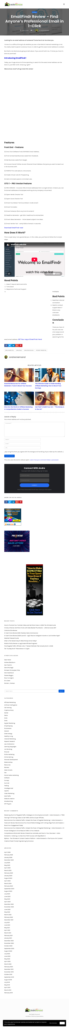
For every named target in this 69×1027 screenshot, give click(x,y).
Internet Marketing (10, 739)
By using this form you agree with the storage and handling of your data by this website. (34, 451)
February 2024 (8, 886)
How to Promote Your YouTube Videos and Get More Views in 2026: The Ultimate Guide (30, 625)
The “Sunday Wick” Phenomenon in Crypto (16, 648)
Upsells (6, 791)
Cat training (8, 707)
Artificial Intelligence (10, 705)
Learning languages (10, 746)
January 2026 (8, 857)
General (6, 731)
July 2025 (7, 862)
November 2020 (9, 943)
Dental (6, 713)
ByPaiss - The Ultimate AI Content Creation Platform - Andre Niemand (25, 838)
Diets (5, 718)
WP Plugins (7, 804)
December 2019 (8, 969)
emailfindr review (29, 350)
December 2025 (9, 860)
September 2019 (9, 977)
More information (53, 1023)
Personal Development (11, 759)
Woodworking (8, 801)
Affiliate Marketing (10, 702)
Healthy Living (8, 736)
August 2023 (8, 891)
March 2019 (7, 990)
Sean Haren (7, 660)
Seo (5, 772)
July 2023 (7, 894)
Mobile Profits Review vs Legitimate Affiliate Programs (20, 643)
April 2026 (7, 852)
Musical (6, 752)
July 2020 (7, 953)
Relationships (8, 762)
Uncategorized (8, 788)
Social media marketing (11, 775)
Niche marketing (9, 754)
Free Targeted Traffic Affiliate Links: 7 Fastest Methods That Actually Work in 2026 (28, 646)
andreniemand (17, 357)
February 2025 (8, 873)
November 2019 (9, 972)
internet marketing (41, 350)
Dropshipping (8, 726)
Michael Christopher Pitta (12, 670)
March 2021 (7, 933)
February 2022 (8, 917)
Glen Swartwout (9, 673)
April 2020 (7, 961)
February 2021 (8, 935)
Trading (6, 785)
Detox (6, 715)
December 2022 (9, 904)
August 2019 (8, 979)
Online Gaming (8, 757)
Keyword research (9, 741)
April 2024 (7, 881)
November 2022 (9, 907)
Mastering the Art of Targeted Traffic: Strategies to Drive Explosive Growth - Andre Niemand (31, 815)
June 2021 (7, 925)
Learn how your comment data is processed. (44, 460)
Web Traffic (7, 796)
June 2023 (7, 896)
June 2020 (7, 956)
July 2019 (7, 982)
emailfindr (19, 350)
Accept (62, 1023)
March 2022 (7, 914)
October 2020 (8, 946)
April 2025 (7, 868)
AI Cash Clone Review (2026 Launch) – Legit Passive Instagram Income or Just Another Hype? (32, 635)
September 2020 (9, 948)
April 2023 (7, 901)
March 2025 (7, 870)
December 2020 (9, 940)
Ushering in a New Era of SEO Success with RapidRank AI (29, 836)
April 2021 (7, 930)
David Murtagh (8, 667)
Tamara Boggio (8, 675)
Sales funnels (8, 770)
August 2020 (8, 951)
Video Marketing (9, 793)
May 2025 (7, 865)
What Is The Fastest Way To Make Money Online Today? (20, 641)
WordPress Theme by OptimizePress (34, 1016)
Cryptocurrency (8, 710)
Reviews (34, 12)
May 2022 (7, 912)
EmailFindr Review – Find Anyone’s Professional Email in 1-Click (34, 21)
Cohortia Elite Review (10, 630)
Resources (7, 765)
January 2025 (8, 875)
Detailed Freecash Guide (11, 638)
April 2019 (7, 987)
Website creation (9, 798)
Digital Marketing (9, 723)
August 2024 (8, 878)
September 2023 (9, 888)
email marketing (9, 350)
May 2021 (7, 927)
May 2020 (7, 959)
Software (7, 778)
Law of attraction (9, 744)
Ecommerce (7, 728)
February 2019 (8, 993)
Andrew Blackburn (9, 662)
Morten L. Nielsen (9, 683)
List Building (8, 749)
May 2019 (7, 985)
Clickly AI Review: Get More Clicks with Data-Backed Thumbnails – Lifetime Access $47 (30, 628)
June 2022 (7, 909)
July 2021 (7, 922)
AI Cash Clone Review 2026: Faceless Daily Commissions (21, 633)
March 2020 (7, 964)
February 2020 (8, 966)
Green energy (8, 733)
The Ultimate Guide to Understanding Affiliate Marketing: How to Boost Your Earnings (48, 386)
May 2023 (7, 899)
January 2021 (8, 938)
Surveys (6, 780)
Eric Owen (7, 680)
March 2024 (7, 883)
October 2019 (8, 974)
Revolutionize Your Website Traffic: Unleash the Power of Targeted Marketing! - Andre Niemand (32, 820)
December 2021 (8, 920)
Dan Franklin (8, 665)
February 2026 (8, 855)
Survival (6, 783)
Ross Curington (9, 678)
